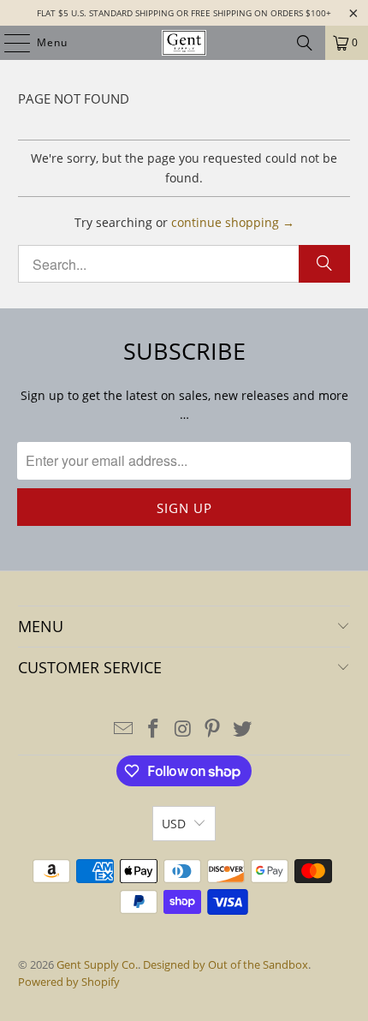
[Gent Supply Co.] (184, 43)
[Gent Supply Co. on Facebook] (153, 729)
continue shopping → (232, 222)
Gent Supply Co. (97, 964)
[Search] (304, 43)
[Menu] (8, 43)
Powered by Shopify (69, 981)
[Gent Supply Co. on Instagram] (183, 729)
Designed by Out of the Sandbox (225, 964)
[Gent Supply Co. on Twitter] (243, 729)
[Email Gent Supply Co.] (124, 729)
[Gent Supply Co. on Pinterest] (213, 729)
